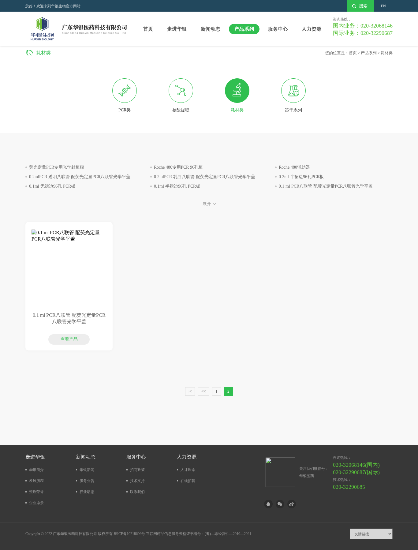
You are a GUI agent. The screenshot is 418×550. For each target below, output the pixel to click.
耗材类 (387, 53)
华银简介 (36, 470)
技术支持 (137, 481)
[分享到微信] (280, 504)
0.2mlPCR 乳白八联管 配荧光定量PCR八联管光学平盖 (204, 176)
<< (203, 391)
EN (383, 6)
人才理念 (188, 470)
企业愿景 (36, 503)
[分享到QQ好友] (268, 504)
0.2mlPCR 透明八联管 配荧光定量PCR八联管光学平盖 (79, 176)
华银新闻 (87, 470)
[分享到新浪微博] (291, 504)
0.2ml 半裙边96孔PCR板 (301, 176)
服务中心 (278, 29)
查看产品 (69, 320)
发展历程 (36, 481)
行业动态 (87, 492)
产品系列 (244, 29)
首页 (148, 29)
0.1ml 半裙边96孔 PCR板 (177, 186)
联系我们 (137, 492)
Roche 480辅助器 (294, 167)
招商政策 (137, 470)
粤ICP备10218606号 (129, 534)
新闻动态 (210, 29)
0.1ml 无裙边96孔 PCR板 (52, 186)
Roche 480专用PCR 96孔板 (178, 167)
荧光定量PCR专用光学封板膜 (56, 167)
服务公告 (87, 481)
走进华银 (177, 29)
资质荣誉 (36, 492)
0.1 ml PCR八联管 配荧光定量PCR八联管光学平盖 (326, 186)
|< (190, 391)
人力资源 (311, 29)
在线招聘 (188, 481)
